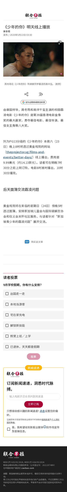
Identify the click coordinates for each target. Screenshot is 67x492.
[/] (33, 12)
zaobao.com (27, 464)
